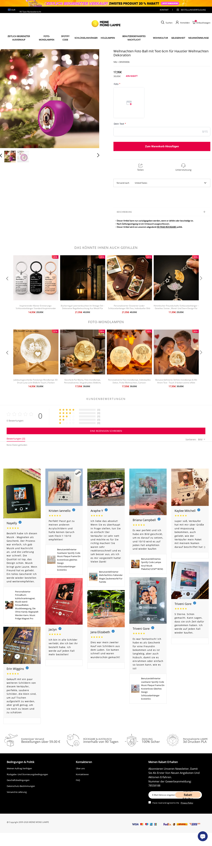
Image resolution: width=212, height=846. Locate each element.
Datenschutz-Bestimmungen (21, 786)
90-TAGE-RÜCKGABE (166, 227)
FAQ (78, 780)
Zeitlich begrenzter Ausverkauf (19, 38)
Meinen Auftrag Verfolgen (19, 768)
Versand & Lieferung (17, 792)
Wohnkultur (160, 37)
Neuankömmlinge (198, 37)
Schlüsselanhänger (86, 37)
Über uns (80, 768)
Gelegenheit (178, 37)
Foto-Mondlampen (46, 38)
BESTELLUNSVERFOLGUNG (190, 9)
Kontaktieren (82, 774)
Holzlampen (108, 37)
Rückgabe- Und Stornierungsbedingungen (27, 774)
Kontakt (164, 9)
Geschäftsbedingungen (18, 780)
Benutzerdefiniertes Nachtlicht (134, 38)
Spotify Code (65, 38)
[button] (7, 98)
